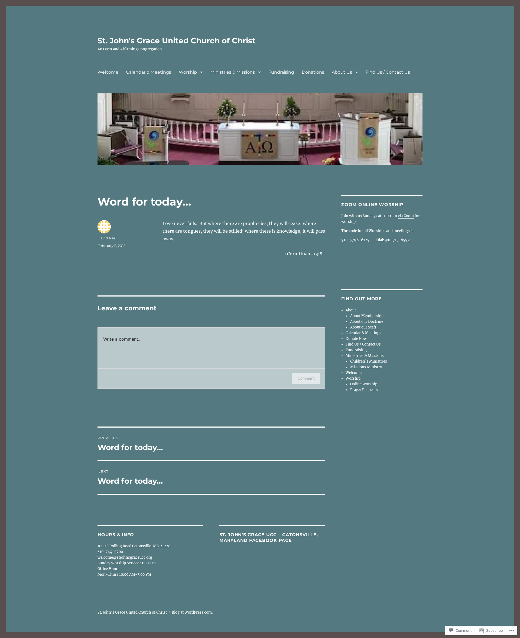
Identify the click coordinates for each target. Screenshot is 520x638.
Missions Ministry (366, 367)
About (351, 310)
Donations (313, 72)
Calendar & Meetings (148, 72)
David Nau (107, 238)
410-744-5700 (110, 551)
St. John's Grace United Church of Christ (176, 40)
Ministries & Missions (232, 72)
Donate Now (356, 338)
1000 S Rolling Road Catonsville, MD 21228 (134, 546)
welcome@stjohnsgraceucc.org (125, 557)
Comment (306, 378)
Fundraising (281, 72)
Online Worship (363, 384)
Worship (188, 72)
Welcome (108, 72)
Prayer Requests (364, 390)
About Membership (367, 316)
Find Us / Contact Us (388, 72)
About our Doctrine (366, 321)
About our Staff (363, 327)
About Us (342, 72)
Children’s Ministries (368, 361)
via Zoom (406, 216)
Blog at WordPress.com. (192, 612)
